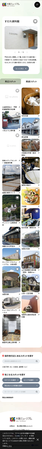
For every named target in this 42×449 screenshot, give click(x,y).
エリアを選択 (28, 380)
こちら (9, 446)
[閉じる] (37, 439)
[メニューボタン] (37, 5)
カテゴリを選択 (10, 380)
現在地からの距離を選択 (13, 385)
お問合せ (12, 426)
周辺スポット (10, 81)
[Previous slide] (15, 52)
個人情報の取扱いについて (24, 426)
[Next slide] (27, 52)
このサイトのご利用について (21, 430)
